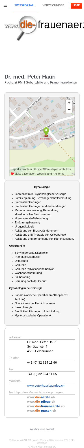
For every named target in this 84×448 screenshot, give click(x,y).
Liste (76, 5)
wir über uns (37, 429)
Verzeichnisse (53, 5)
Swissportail (24, 5)
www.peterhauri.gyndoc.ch (46, 385)
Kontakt (50, 429)
